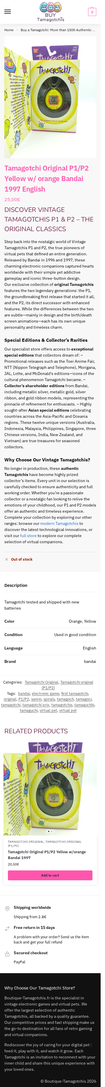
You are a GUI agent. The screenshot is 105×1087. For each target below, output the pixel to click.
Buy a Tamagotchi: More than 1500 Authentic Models (62, 30)
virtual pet (48, 710)
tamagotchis (61, 704)
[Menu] (13, 12)
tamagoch (65, 699)
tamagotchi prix (35, 704)
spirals (49, 699)
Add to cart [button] (50, 875)
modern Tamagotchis (59, 523)
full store (28, 535)
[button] (91, 12)
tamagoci (84, 699)
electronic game (45, 693)
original (10, 699)
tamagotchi (10, 704)
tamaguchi (29, 710)
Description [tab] (15, 585)
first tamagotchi (74, 693)
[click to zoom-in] (50, 97)
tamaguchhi (84, 704)
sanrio (36, 699)
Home (9, 30)
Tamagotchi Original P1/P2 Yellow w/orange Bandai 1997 (47, 854)
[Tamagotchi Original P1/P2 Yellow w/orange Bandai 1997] (50, 788)
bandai (24, 693)
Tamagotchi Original (41, 682)
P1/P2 (23, 699)
